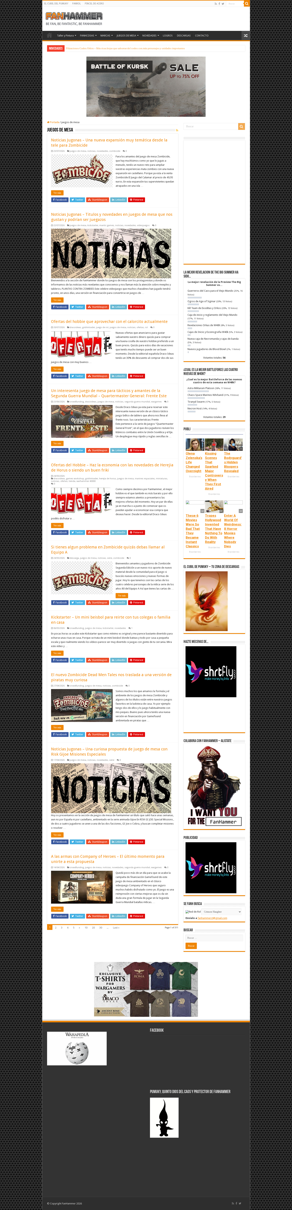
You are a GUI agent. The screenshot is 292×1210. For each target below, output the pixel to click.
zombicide (114, 151)
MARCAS (105, 35)
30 (100, 927)
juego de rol (102, 327)
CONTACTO (202, 35)
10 (86, 927)
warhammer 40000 (86, 481)
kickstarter (92, 225)
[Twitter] (223, 3)
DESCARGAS (184, 35)
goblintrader (88, 327)
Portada (54, 122)
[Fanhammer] (74, 18)
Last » (116, 927)
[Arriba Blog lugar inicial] (146, 86)
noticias (91, 151)
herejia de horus (107, 478)
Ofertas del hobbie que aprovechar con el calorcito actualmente (109, 321)
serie (109, 558)
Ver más (57, 192)
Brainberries (195, 477)
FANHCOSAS (87, 35)
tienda (72, 481)
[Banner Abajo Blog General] (146, 988)
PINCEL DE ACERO (94, 3)
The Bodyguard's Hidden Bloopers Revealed (233, 462)
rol (146, 327)
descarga (74, 558)
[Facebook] (219, 3)
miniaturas (161, 478)
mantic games (106, 225)
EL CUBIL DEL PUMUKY (56, 3)
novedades (102, 151)
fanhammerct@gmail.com (212, 918)
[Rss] (215, 3)
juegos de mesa (78, 151)
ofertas (140, 327)
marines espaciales (145, 478)
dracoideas (75, 327)
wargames (156, 401)
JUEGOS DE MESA (126, 35)
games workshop (75, 478)
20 (93, 927)
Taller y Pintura (65, 35)
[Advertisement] (214, 202)
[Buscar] (247, 4)
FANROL (76, 3)
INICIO (49, 35)
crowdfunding (77, 401)
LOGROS (168, 35)
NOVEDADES (149, 35)
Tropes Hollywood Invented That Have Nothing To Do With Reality (213, 529)
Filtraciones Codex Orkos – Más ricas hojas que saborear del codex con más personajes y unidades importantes (125, 48)
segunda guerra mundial (137, 401)
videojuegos (143, 225)
